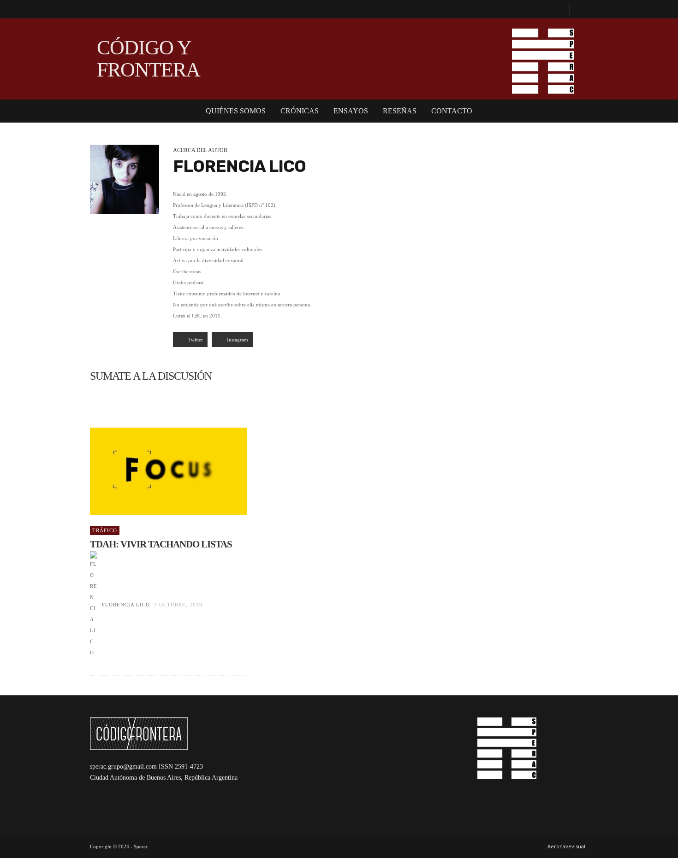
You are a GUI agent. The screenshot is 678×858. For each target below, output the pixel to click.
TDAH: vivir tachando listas (161, 544)
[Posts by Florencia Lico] (124, 179)
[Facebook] (558, 9)
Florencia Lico (126, 604)
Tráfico (104, 530)
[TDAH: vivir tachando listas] (154, 471)
